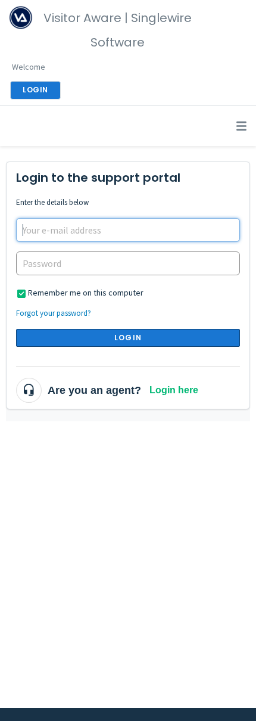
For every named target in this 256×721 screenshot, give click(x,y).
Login (128, 337)
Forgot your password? (53, 313)
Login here (173, 390)
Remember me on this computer (85, 292)
